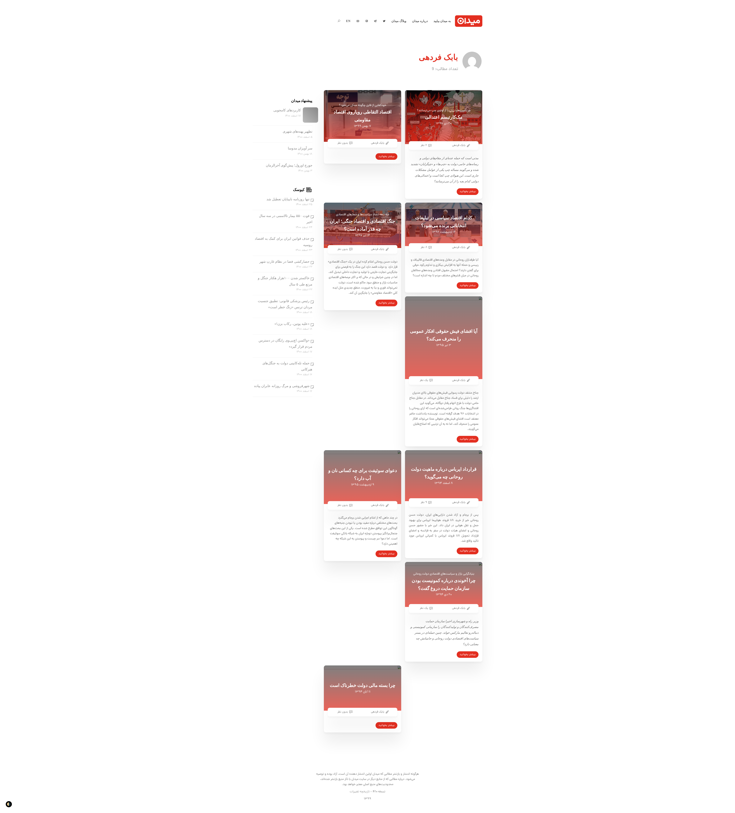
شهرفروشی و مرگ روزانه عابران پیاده (282, 386)
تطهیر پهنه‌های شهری (297, 131)
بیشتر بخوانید (386, 156)
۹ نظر (424, 502)
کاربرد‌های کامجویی (287, 110)
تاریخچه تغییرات (360, 791)
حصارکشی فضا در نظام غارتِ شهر (284, 261)
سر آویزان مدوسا (300, 148)
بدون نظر (342, 143)
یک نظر (424, 380)
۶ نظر (424, 145)
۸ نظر (424, 247)
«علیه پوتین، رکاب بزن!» (292, 324)
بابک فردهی (377, 143)
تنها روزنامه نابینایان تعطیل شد (288, 199)
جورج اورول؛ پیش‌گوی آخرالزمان (289, 165)
